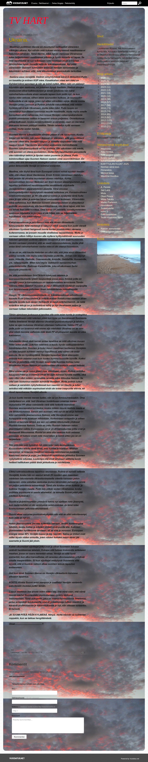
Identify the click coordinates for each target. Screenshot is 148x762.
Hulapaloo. (106, 170)
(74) (106, 111)
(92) (106, 117)
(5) (105, 81)
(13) (106, 90)
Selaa (57, 3)
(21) (106, 126)
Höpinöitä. (106, 149)
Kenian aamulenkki (111, 228)
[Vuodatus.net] (17, 758)
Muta (103, 193)
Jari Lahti (105, 190)
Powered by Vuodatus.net (130, 758)
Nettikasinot (44, 3)
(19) (106, 93)
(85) (106, 114)
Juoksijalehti (107, 208)
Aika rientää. (107, 152)
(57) (106, 102)
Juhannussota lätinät (111, 161)
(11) (105, 87)
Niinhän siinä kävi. (110, 167)
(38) (106, 99)
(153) (106, 123)
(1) (105, 78)
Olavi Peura (107, 196)
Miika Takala (107, 199)
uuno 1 (104, 211)
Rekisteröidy (70, 3)
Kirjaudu (110, 3)
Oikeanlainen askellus (112, 231)
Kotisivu (33, 706)
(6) (105, 84)
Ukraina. (18, 39)
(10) (106, 96)
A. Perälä (105, 187)
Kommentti (16, 715)
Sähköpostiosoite (25, 698)
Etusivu (34, 3)
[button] (49, 3)
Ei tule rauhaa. (108, 158)
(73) (106, 108)
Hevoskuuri (106, 205)
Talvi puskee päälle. (111, 155)
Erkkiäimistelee (108, 214)
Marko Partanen (109, 202)
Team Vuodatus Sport (112, 217)
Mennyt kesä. (107, 173)
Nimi (14, 688)
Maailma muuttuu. (110, 176)
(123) (106, 120)
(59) (106, 105)
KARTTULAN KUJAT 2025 (115, 164)
